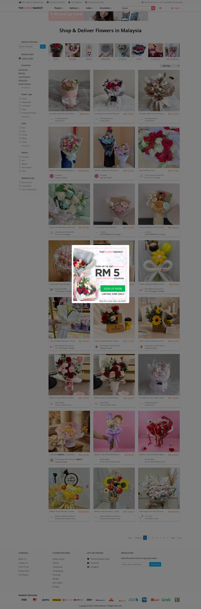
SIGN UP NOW (113, 288)
